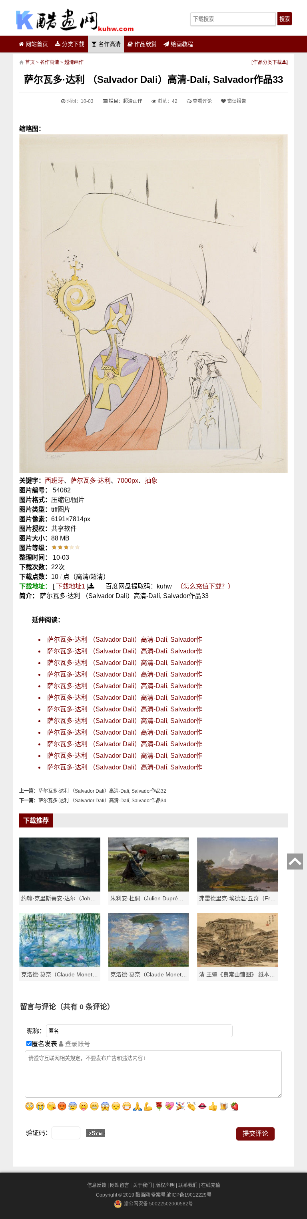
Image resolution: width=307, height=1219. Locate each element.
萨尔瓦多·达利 (90, 480)
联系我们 (187, 1185)
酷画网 (143, 1195)
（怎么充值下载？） (205, 586)
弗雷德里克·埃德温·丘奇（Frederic (242, 898)
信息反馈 (96, 1185)
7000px (127, 480)
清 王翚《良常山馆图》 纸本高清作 (242, 974)
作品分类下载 (267, 62)
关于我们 (142, 1185)
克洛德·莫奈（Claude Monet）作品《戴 (159, 974)
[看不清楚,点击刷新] (95, 1133)
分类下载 (72, 44)
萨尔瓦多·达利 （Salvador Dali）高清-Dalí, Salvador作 (124, 639)
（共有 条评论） (85, 1007)
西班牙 (54, 480)
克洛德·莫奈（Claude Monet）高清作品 (70, 974)
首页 (30, 62)
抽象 (151, 480)
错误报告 (236, 101)
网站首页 (36, 44)
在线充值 (210, 1185)
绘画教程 (181, 44)
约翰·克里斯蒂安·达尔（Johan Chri (65, 898)
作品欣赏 (145, 44)
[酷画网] (74, 20)
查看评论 (201, 101)
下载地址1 (70, 586)
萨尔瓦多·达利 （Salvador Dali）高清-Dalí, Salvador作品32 (102, 791)
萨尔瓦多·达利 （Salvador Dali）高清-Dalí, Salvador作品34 (102, 800)
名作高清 (109, 44)
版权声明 (165, 1185)
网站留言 (119, 1185)
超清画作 (74, 62)
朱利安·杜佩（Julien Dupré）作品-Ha (157, 898)
